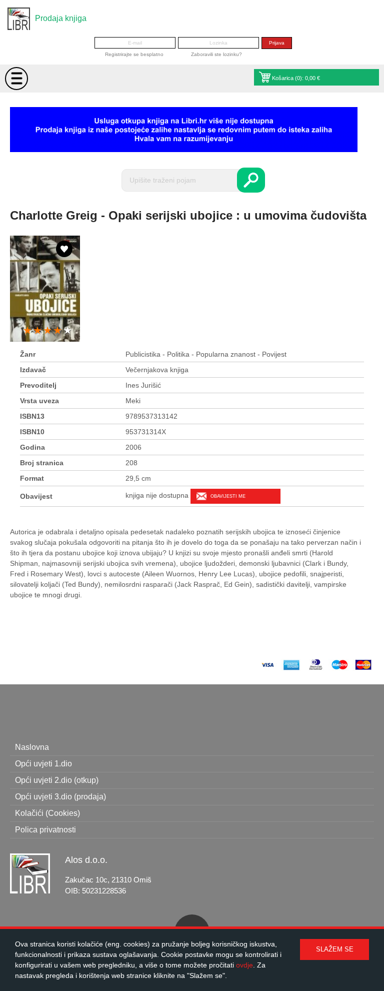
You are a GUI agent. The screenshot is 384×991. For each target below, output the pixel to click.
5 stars (67, 331)
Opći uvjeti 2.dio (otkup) (56, 780)
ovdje (244, 965)
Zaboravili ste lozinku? (216, 54)
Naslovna (32, 747)
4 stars (57, 331)
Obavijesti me (228, 496)
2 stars (37, 331)
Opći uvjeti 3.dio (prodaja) (60, 796)
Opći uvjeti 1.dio (43, 763)
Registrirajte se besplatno (134, 54)
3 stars (47, 331)
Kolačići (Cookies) (47, 813)
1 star (27, 331)
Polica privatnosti (45, 829)
